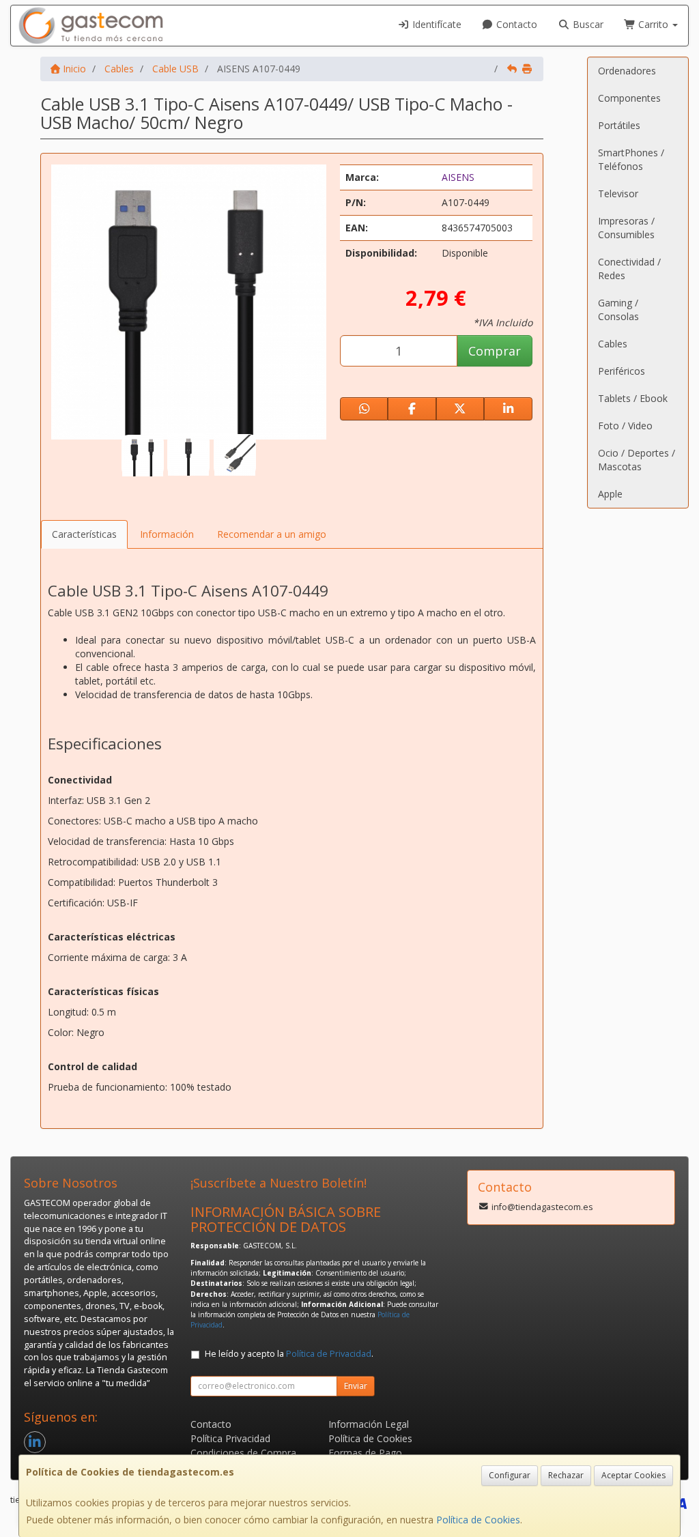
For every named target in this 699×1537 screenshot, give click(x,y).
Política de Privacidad (328, 1354)
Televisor (618, 193)
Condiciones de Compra (243, 1452)
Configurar (509, 1475)
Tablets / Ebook (633, 398)
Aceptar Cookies (633, 1475)
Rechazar (566, 1475)
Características (84, 534)
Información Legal (368, 1424)
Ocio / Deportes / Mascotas (636, 459)
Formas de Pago (365, 1452)
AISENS (458, 177)
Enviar (355, 1386)
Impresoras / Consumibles (626, 227)
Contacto (515, 24)
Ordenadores (627, 70)
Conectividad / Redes (629, 268)
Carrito (653, 24)
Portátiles (619, 125)
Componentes (629, 97)
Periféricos (621, 370)
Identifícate (435, 24)
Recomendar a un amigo (271, 534)
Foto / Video (625, 425)
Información (167, 534)
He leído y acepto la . (289, 1354)
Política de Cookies (478, 1519)
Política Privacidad (230, 1438)
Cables (612, 343)
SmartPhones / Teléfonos (631, 159)
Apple (610, 493)
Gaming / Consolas (618, 309)
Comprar (494, 351)
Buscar (586, 24)
